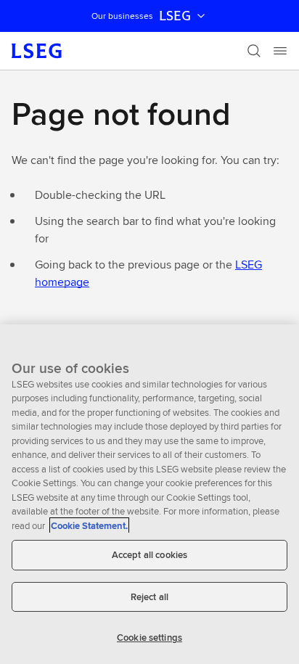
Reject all (149, 597)
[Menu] (280, 51)
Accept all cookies (149, 555)
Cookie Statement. (89, 526)
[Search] (254, 51)
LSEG (175, 16)
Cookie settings (149, 637)
